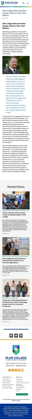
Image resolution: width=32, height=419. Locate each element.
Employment (19, 389)
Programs (16, 210)
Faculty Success (6, 256)
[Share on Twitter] (16, 336)
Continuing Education (8, 210)
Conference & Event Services (22, 382)
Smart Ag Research (23, 256)
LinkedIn (19, 370)
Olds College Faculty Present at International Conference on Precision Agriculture (14, 260)
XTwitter (12, 370)
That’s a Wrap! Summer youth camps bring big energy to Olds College (14, 214)
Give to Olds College (22, 394)
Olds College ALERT (20, 387)
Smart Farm (15, 256)
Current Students (6, 382)
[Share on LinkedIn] (21, 336)
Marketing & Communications (20, 385)
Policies (17, 391)
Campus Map (19, 379)
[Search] (23, 3)
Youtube (22, 370)
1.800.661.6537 (10, 365)
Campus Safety (19, 381)
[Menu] (28, 3)
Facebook (16, 370)
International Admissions (8, 384)
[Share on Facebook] (11, 336)
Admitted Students (6, 381)
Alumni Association (6, 386)
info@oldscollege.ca (21, 365)
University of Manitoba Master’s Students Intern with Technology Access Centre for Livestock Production (14, 303)
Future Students (6, 379)
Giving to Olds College (7, 388)
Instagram (9, 370)
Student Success (24, 210)
